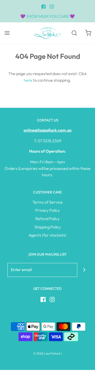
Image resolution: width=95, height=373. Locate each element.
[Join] (84, 270)
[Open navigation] (7, 33)
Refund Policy (47, 218)
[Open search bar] (74, 33)
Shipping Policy (47, 226)
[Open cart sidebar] (88, 33)
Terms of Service (47, 202)
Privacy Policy (47, 210)
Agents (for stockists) (47, 235)
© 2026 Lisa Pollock (46, 353)
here (28, 80)
